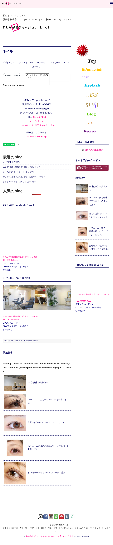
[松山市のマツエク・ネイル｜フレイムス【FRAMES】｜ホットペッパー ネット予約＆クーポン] (92, 167)
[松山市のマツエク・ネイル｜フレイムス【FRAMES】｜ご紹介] (92, 123)
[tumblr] (67, 516)
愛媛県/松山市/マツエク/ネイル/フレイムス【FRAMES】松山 (50, 536)
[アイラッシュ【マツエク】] (37, 75)
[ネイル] (37, 77)
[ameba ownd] (72, 516)
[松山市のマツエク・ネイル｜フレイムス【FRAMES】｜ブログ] (92, 114)
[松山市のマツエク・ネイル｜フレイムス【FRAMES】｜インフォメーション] (92, 69)
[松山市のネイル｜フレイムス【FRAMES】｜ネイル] (92, 95)
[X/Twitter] (40, 516)
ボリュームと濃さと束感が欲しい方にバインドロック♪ (24, 177)
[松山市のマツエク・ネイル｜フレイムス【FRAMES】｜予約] (92, 77)
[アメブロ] (56, 516)
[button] (33, 75)
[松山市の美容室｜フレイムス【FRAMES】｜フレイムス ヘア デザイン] (37, 297)
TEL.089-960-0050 (11, 320)
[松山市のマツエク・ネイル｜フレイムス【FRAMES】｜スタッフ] (92, 105)
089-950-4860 (39, 117)
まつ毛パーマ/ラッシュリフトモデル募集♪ (19, 182)
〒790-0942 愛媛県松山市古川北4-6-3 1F (20, 257)
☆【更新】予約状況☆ (12, 162)
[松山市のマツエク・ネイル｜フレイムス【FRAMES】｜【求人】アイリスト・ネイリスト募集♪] (92, 133)
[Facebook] (45, 516)
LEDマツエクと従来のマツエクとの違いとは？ (21, 167)
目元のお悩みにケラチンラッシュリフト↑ (19, 172)
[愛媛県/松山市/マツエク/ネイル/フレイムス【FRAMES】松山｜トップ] (92, 53)
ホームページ (36, 121)
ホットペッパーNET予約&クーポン (37, 125)
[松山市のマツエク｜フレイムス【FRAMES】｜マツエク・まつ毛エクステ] (92, 86)
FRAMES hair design (37, 136)
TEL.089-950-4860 (11, 260)
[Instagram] (51, 516)
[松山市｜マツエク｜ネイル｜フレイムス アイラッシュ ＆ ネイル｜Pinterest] (61, 516)
